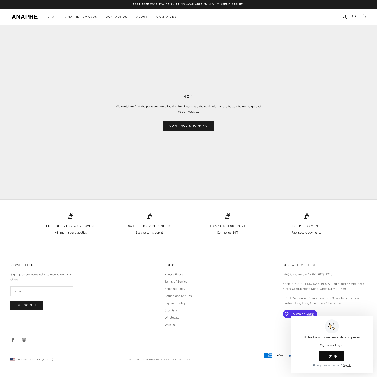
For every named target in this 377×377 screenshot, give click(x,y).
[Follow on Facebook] (12, 340)
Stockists (171, 310)
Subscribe (27, 305)
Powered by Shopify (173, 359)
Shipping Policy (175, 289)
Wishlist (170, 325)
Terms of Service (176, 282)
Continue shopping (188, 126)
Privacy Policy (174, 274)
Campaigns (166, 16)
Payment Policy (175, 303)
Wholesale (172, 318)
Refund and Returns (178, 296)
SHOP (52, 16)
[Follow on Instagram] (24, 340)
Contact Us (116, 16)
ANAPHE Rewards (81, 16)
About (142, 16)
